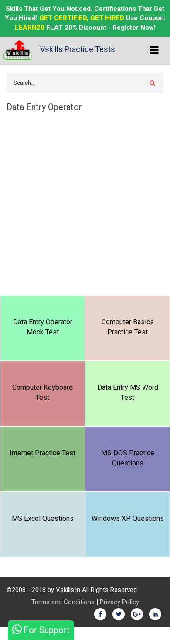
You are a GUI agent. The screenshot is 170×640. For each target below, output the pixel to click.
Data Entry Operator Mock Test (42, 327)
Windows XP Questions (128, 518)
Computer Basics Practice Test (128, 327)
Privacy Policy (119, 602)
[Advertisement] (85, 205)
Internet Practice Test (42, 453)
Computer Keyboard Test (42, 392)
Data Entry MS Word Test (127, 392)
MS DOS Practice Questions (127, 458)
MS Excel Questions (43, 518)
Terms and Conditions (63, 602)
